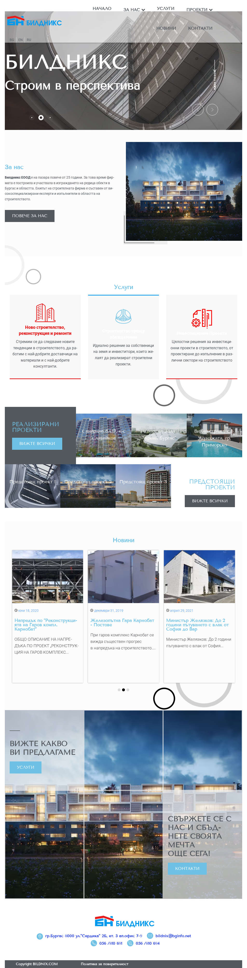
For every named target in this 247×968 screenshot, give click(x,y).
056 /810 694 (148, 943)
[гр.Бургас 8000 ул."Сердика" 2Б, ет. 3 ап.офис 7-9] (40, 936)
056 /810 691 (110, 943)
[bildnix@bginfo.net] (150, 936)
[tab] (31, 117)
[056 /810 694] (130, 943)
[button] (198, 109)
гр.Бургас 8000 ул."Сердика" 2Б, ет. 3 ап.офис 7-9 (93, 936)
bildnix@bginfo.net (173, 936)
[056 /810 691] (94, 943)
